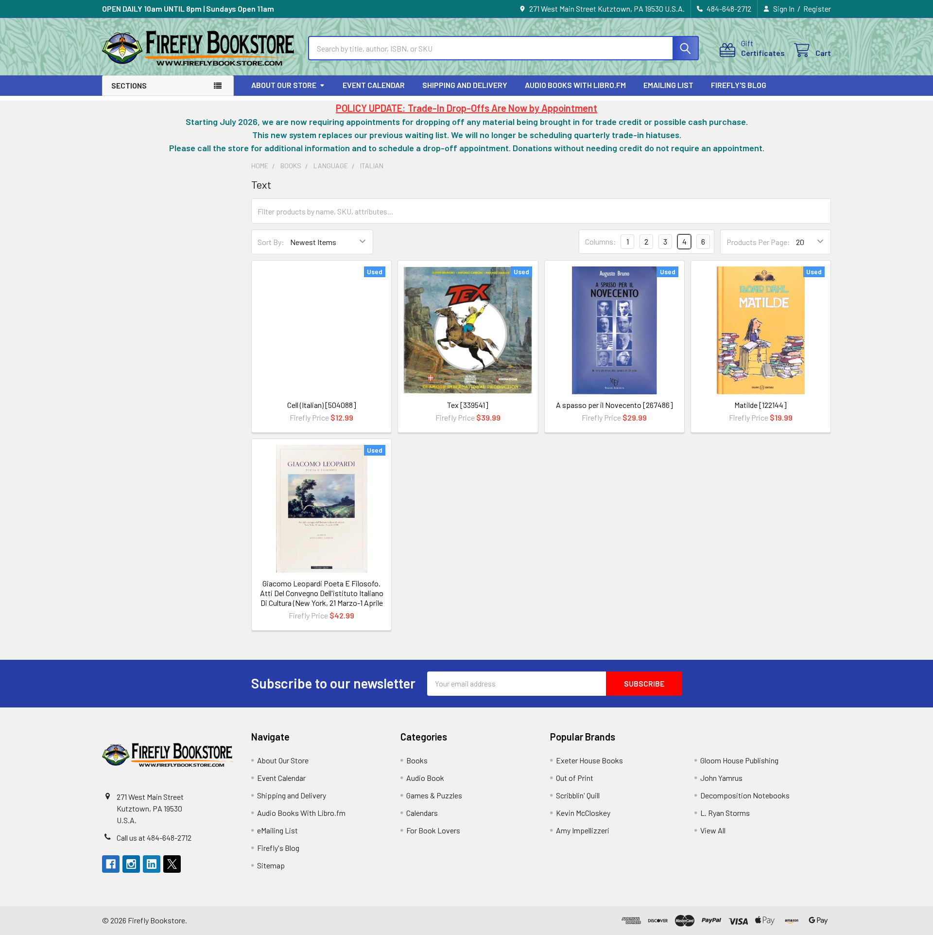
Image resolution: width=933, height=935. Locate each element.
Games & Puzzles (434, 795)
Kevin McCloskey (583, 812)
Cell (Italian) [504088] (321, 404)
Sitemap (271, 865)
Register (817, 8)
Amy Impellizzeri (582, 830)
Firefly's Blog (738, 84)
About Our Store (283, 84)
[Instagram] (131, 864)
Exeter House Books (589, 760)
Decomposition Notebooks (745, 795)
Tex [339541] (467, 404)
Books (417, 760)
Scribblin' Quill (578, 795)
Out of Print (574, 777)
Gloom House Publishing (739, 760)
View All (713, 830)
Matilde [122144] (760, 404)
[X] (172, 864)
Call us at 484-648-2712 (154, 837)
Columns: (600, 241)
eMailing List (668, 84)
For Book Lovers (433, 830)
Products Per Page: (758, 242)
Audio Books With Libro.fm (575, 84)
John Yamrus (721, 777)
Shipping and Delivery (464, 84)
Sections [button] (129, 85)
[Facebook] (111, 864)
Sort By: (271, 242)
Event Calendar (374, 84)
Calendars (422, 812)
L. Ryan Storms (725, 812)
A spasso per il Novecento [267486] (614, 404)
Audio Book (425, 777)
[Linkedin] (151, 864)
